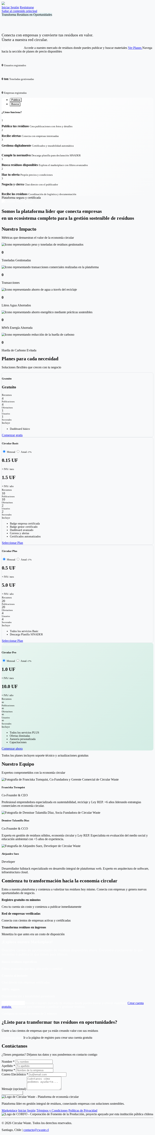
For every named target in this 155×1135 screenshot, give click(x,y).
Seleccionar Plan (12, 542)
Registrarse (27, 7)
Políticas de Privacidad (82, 1110)
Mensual (11, 452)
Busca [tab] (15, 104)
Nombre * (8, 1061)
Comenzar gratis (12, 435)
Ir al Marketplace (13, 47)
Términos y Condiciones (52, 1110)
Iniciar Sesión (10, 7)
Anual (26, 452)
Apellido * (8, 1066)
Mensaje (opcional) (14, 1089)
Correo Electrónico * (15, 1074)
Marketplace (9, 1110)
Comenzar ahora (12, 748)
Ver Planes (135, 47)
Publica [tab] (15, 99)
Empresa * (8, 1070)
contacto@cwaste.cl (36, 1130)
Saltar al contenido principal (19, 11)
